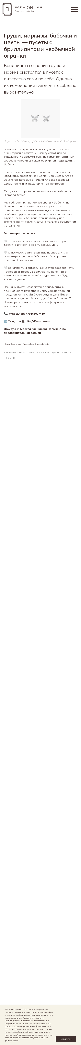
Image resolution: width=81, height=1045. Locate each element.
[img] (22, 9)
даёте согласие (12, 1026)
